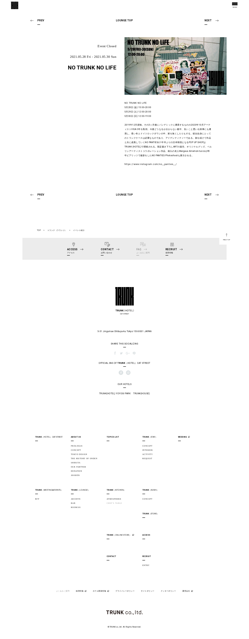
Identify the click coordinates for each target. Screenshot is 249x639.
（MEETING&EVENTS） (49, 490)
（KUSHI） (150, 490)
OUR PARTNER (78, 467)
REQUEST (147, 458)
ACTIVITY (147, 454)
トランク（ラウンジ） (57, 230)
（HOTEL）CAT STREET (49, 437)
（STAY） (149, 437)
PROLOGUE (77, 446)
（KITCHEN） (116, 490)
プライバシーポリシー (125, 591)
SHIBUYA (76, 463)
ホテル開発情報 (99, 591)
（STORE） (150, 514)
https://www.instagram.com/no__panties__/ (150, 164)
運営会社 (186, 591)
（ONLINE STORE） (119, 535)
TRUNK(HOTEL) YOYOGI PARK (115, 393)
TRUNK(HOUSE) (141, 393)
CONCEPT (76, 450)
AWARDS (75, 475)
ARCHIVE (76, 499)
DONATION (76, 471)
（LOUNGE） (80, 490)
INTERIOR (147, 450)
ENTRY (145, 565)
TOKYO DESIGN (79, 454)
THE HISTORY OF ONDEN (84, 458)
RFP (37, 499)
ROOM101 (76, 507)
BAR (73, 503)
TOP (39, 230)
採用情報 (79, 591)
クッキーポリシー (168, 591)
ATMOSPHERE (114, 499)
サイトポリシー (147, 591)
